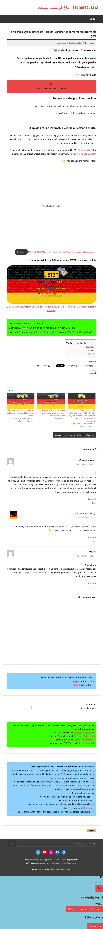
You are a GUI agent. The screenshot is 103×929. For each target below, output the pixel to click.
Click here (87, 808)
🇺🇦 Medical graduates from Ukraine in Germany (75, 435)
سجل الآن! (30, 863)
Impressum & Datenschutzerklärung (44, 869)
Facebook (78, 732)
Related (90, 353)
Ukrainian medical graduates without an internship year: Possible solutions (53, 413)
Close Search (95, 926)
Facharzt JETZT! (75, 43)
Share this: (89, 347)
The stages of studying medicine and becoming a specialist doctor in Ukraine (20, 413)
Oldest (71, 909)
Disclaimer (69, 869)
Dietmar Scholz (85, 150)
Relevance (96, 909)
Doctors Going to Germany (83, 153)
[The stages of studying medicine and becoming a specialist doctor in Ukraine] (20, 401)
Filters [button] (96, 904)
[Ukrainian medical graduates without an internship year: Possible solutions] (51, 401)
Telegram (88, 732)
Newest (83, 909)
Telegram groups (85, 743)
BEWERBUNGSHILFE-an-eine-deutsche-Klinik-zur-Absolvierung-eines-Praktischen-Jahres (62, 252)
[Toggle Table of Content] (91, 343)
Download (21, 252)
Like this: (90, 350)
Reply (93, 503)
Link (90, 681)
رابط (76, 685)
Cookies (61, 869)
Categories (91, 704)
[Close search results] (99, 888)
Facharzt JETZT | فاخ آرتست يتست (68, 7)
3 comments (61, 43)
